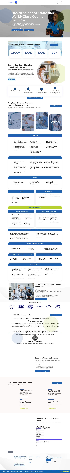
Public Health (35, 135)
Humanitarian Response (35, 264)
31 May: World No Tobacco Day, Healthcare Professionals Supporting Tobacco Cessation (26, 396)
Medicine (35, 157)
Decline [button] (61, 471)
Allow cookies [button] (66, 471)
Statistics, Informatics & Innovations (35, 243)
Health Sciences (48, 191)
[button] (9, 330)
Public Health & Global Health (21, 211)
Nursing (35, 177)
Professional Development (35, 207)
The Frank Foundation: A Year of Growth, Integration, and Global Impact (54, 385)
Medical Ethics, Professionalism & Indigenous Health (21, 254)
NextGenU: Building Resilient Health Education (26, 385)
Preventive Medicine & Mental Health (48, 211)
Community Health (49, 254)
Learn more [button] (41, 471)
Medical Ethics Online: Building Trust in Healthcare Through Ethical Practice (55, 396)
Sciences (21, 191)
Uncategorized (22, 383)
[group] (14, 120)
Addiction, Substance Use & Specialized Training (35, 229)
